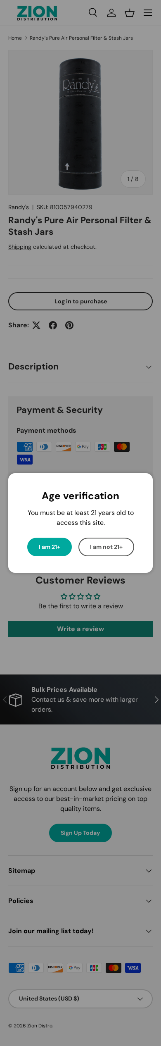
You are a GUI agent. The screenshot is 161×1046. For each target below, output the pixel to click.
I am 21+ (49, 546)
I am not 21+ (106, 546)
